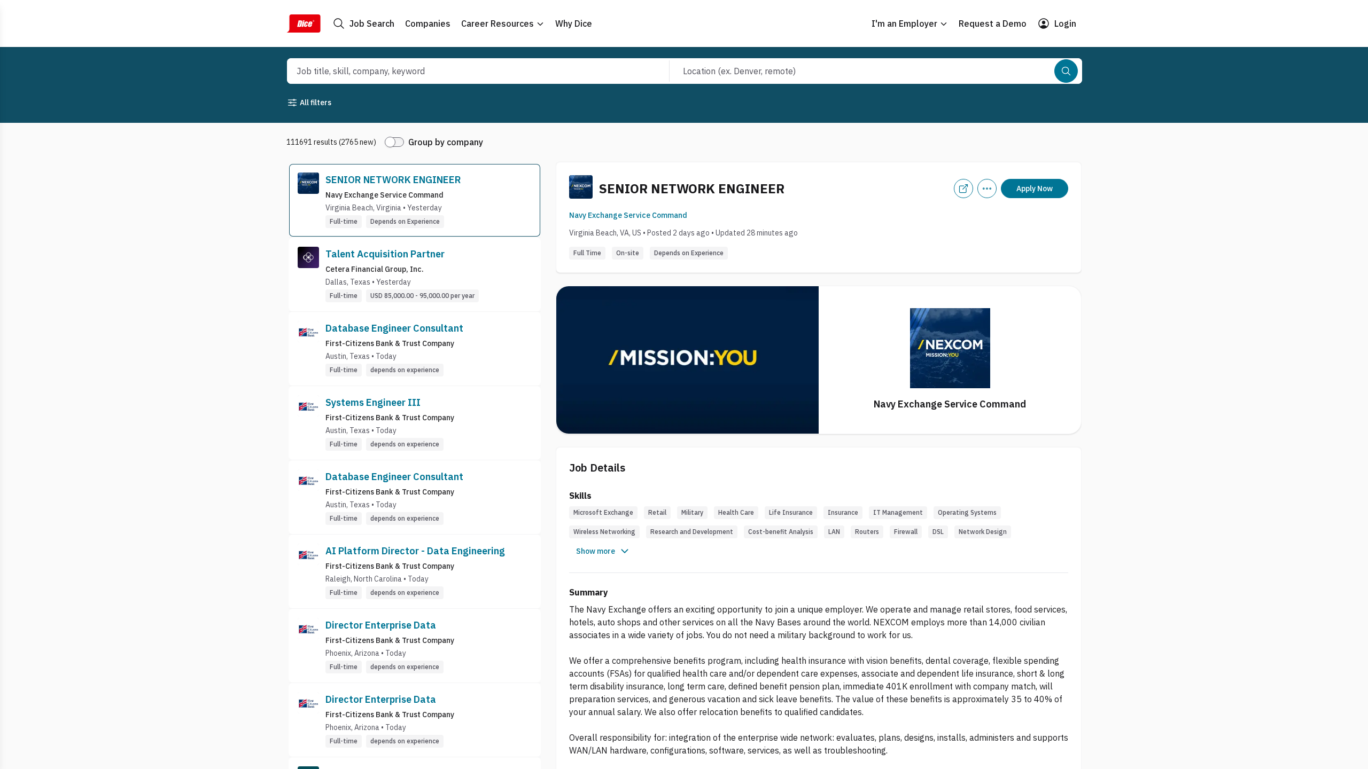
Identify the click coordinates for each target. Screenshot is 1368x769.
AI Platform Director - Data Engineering (415, 551)
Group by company (445, 142)
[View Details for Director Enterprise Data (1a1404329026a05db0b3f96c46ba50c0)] (414, 720)
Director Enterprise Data (380, 625)
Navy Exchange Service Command (628, 215)
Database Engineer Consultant (394, 328)
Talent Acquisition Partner (385, 254)
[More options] (987, 188)
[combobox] (466, 71)
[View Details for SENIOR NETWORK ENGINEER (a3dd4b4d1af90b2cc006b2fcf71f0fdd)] (414, 200)
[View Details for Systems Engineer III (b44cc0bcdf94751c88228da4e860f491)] (414, 423)
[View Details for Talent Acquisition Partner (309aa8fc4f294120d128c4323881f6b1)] (414, 274)
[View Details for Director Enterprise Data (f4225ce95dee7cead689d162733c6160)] (414, 645)
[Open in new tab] (963, 188)
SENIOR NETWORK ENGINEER (393, 180)
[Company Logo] (308, 200)
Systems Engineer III (373, 402)
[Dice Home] (303, 23)
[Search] (1066, 71)
